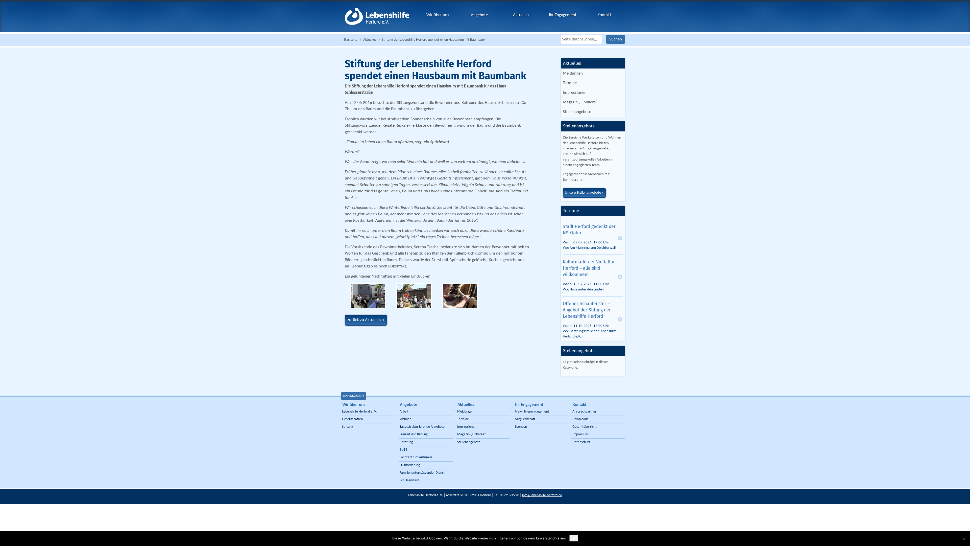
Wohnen (405, 419)
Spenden (521, 427)
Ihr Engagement (562, 15)
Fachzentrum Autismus (416, 457)
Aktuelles (521, 15)
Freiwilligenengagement (532, 412)
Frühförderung (410, 465)
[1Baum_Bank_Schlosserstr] (368, 295)
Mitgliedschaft (525, 419)
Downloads (580, 419)
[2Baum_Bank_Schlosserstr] (414, 295)
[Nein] (963, 538)
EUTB (403, 450)
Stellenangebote (577, 112)
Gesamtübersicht (584, 427)
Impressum (580, 434)
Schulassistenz (410, 480)
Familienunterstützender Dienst (422, 473)
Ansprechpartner (584, 412)
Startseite (350, 39)
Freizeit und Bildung (414, 434)
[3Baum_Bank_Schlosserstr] (460, 295)
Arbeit (404, 412)
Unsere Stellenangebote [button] (583, 193)
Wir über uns (437, 15)
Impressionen (575, 92)
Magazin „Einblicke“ (580, 102)
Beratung (406, 442)
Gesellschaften (352, 419)
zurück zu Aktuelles (364, 320)
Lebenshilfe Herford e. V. (359, 412)
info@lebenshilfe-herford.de (542, 495)
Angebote (479, 15)
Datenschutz (581, 442)
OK (573, 538)
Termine (570, 83)
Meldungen (573, 73)
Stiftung (347, 427)
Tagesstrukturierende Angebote (422, 427)
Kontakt (604, 15)
